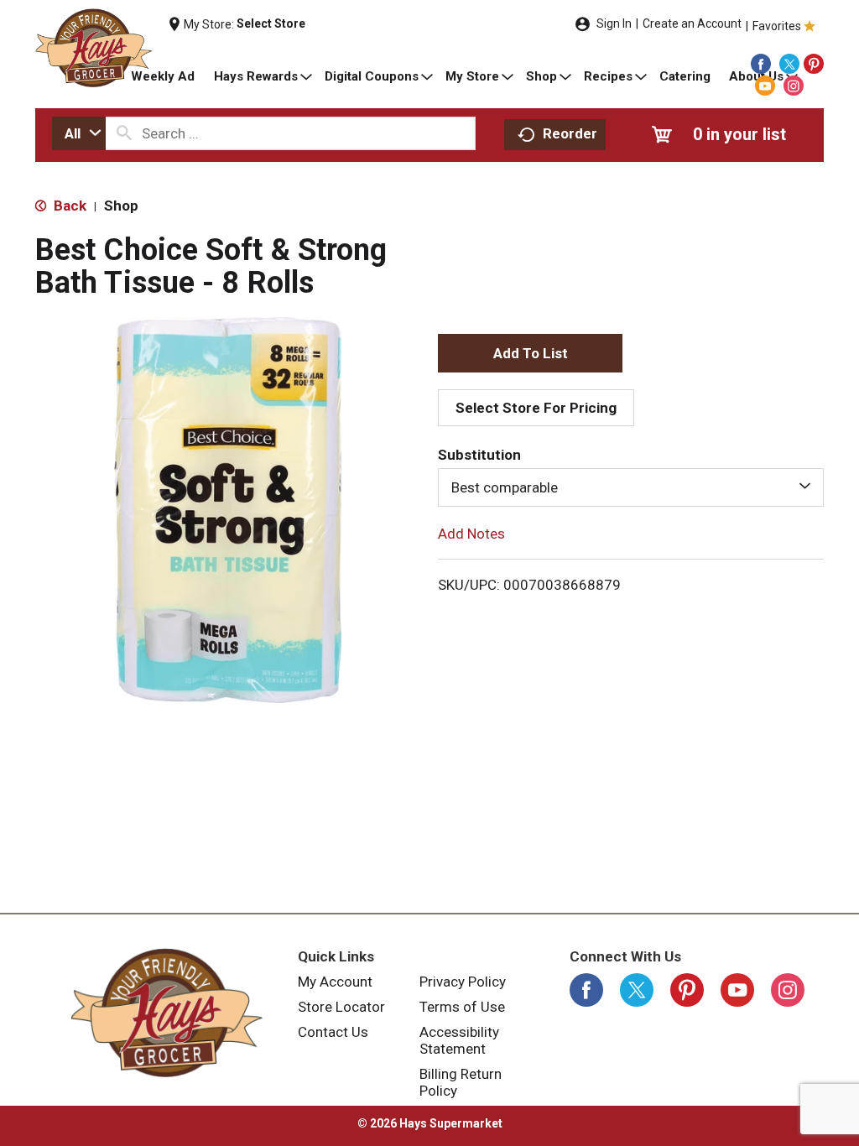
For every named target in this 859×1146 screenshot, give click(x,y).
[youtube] (765, 86)
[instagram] (794, 86)
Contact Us (333, 1032)
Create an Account (692, 23)
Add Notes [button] (471, 533)
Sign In (614, 23)
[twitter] (789, 64)
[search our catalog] (124, 133)
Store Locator (341, 1006)
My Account (335, 981)
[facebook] (761, 64)
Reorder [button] (570, 133)
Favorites (776, 26)
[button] (530, 353)
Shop (121, 205)
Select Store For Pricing (536, 407)
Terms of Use (462, 1006)
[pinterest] (814, 64)
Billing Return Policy (460, 1082)
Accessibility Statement (459, 1040)
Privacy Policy (462, 981)
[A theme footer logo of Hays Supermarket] (166, 1012)
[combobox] (79, 133)
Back (68, 205)
